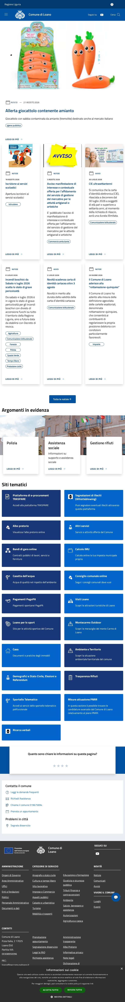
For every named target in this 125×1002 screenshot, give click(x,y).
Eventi (97, 907)
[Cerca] (118, 14)
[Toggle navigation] (6, 14)
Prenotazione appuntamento (40, 939)
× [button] (121, 969)
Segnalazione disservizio (45, 947)
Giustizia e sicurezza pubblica (73, 883)
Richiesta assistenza (43, 958)
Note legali (68, 958)
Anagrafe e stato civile (44, 875)
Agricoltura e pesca (73, 921)
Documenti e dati (11, 908)
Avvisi (14, 102)
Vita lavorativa (40, 886)
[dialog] (62, 983)
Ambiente (68, 900)
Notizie (15, 173)
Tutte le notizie (61, 399)
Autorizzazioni (70, 915)
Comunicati (99, 881)
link (91, 983)
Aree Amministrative (12, 881)
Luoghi (97, 901)
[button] (62, 996)
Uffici (4, 886)
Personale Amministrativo (15, 903)
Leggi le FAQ (38, 952)
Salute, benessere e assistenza (73, 908)
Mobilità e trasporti (42, 914)
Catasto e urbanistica (43, 903)
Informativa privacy (73, 952)
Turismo (36, 908)
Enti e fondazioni (10, 892)
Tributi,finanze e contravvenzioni (71, 892)
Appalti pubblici (40, 897)
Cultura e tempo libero (44, 881)
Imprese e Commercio (43, 892)
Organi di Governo (11, 875)
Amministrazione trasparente (72, 939)
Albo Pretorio (70, 947)
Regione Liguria (13, 4)
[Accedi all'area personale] (112, 4)
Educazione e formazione (76, 875)
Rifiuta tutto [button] (75, 990)
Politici (5, 897)
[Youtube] (101, 15)
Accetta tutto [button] (50, 990)
